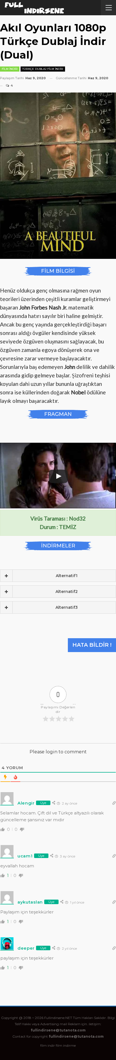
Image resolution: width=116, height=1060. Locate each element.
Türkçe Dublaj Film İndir (42, 69)
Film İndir (10, 69)
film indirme (66, 1045)
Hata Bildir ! (91, 645)
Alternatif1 (66, 575)
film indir (47, 1045)
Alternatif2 (66, 591)
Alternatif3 (66, 607)
